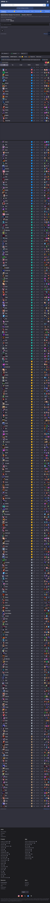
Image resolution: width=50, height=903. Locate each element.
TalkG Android (28, 854)
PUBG (2, 849)
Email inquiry (3, 887)
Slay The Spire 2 (4, 858)
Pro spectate (27, 11)
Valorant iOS (27, 849)
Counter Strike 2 (4, 860)
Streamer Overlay (4, 877)
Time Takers (3, 866)
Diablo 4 (2, 863)
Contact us (3, 888)
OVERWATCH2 (4, 852)
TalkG (2, 872)
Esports (2, 874)
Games (2, 869)
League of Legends (5, 841)
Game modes (11, 11)
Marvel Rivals (3, 855)
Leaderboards (19, 11)
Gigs (2, 875)
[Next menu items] (44, 11)
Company (3, 833)
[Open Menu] (47, 1)
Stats (32, 11)
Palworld (2, 844)
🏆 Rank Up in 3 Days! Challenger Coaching (30, 8)
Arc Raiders (3, 857)
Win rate (37, 67)
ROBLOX (2, 850)
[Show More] (7, 1)
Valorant (2, 847)
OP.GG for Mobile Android (30, 841)
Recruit (26, 885)
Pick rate (41, 67)
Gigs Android (27, 850)
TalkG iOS (27, 855)
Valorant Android (28, 847)
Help (2, 885)
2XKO (2, 864)
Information (38, 11)
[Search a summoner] (44, 5)
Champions (3, 11)
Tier (32, 67)
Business (27, 882)
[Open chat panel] (49, 33)
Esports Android (28, 857)
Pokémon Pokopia (4, 854)
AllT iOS (26, 846)
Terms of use (3, 884)
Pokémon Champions (5, 846)
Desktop (2, 868)
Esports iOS (27, 858)
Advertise (27, 884)
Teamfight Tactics (4, 843)
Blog (2, 834)
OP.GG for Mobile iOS (29, 843)
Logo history (3, 836)
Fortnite (2, 861)
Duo (1, 871)
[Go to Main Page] (3, 1)
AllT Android (27, 844)
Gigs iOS (26, 852)
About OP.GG (3, 831)
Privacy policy (4, 882)
